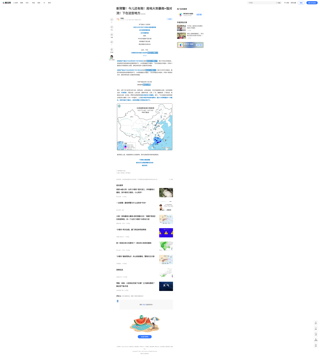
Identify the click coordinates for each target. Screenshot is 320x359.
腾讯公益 (157, 346)
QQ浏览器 (162, 346)
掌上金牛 (118, 250)
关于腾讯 (119, 346)
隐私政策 (137, 346)
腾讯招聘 (152, 346)
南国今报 (118, 223)
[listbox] (144, 237)
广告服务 (147, 346)
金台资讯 (118, 210)
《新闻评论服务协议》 (139, 296)
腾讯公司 (143, 353)
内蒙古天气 (119, 277)
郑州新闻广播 (119, 290)
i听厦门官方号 (120, 236)
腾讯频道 (168, 346)
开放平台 (142, 346)
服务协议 (132, 346)
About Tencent (125, 346)
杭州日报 (118, 196)
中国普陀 (118, 263)
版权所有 (147, 353)
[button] (199, 14)
